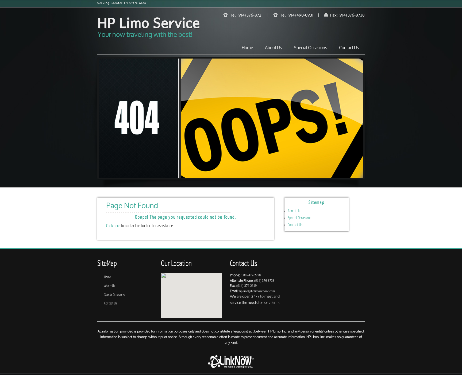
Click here (113, 225)
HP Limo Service (148, 22)
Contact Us (349, 48)
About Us (273, 48)
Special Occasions (310, 48)
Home (247, 48)
